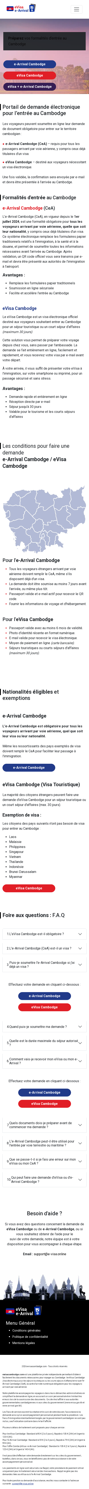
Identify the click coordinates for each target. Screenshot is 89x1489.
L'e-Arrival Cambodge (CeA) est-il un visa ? (39, 949)
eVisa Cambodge (30, 75)
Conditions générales (26, 1330)
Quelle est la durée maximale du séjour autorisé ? (42, 1043)
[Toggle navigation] (76, 9)
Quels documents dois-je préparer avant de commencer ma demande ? (39, 1125)
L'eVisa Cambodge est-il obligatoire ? (35, 934)
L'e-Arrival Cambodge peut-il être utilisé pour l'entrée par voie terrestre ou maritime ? (40, 1143)
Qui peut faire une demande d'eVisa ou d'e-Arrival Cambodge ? (40, 1179)
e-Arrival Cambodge (30, 64)
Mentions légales (23, 1343)
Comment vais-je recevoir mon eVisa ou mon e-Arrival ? (42, 1061)
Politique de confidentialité (30, 1337)
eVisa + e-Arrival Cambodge (30, 87)
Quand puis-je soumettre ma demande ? (37, 1027)
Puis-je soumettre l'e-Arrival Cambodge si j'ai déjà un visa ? (41, 965)
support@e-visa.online (50, 1254)
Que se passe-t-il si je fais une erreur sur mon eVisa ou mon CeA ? (41, 1161)
